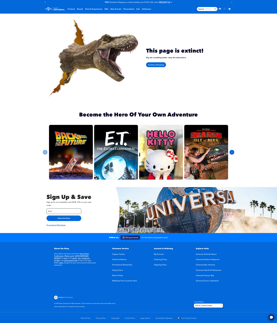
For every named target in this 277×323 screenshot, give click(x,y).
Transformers (59, 256)
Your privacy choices (188, 318)
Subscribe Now (64, 218)
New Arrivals (115, 9)
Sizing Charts (117, 270)
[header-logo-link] (54, 9)
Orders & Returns (119, 259)
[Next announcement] (232, 2)
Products (71, 9)
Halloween (146, 9)
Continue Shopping (156, 65)
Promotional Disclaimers (122, 265)
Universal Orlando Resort (206, 254)
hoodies (57, 260)
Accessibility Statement (164, 318)
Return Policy (117, 275)
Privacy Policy (101, 318)
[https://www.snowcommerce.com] (63, 297)
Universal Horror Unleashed (207, 281)
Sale (144, 2)
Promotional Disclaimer (56, 225)
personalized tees (70, 260)
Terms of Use (85, 318)
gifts (61, 263)
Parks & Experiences (93, 9)
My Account (159, 254)
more (65, 258)
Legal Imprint (145, 318)
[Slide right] (231, 152)
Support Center (118, 254)
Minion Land (69, 256)
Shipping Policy (160, 265)
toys (79, 258)
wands (74, 258)
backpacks (86, 258)
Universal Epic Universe (205, 265)
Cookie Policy (130, 318)
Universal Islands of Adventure (208, 270)
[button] (80, 9)
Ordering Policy (160, 259)
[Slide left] (45, 152)
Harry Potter (84, 254)
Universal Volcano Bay (205, 275)
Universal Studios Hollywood (207, 259)
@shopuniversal (131, 237)
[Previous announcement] (45, 2)
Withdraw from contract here (124, 281)
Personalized (128, 9)
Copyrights (115, 318)
